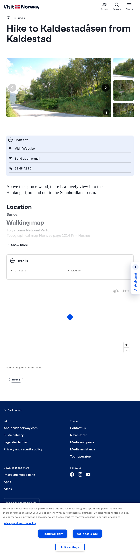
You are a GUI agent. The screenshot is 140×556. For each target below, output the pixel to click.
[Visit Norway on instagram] (80, 474)
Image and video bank (19, 474)
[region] (70, 321)
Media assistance (82, 449)
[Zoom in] (126, 344)
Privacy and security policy (23, 449)
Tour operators (81, 456)
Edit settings (70, 547)
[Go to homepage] (27, 6)
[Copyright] (106, 112)
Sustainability (14, 435)
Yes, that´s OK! (87, 534)
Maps (8, 489)
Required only (53, 534)
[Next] (106, 88)
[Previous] (12, 88)
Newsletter (78, 435)
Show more (19, 245)
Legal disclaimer (16, 442)
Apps (7, 481)
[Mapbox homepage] (121, 291)
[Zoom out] (126, 350)
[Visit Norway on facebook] (72, 474)
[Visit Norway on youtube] (88, 474)
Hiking (16, 379)
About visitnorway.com (21, 428)
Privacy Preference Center (22, 502)
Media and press (82, 442)
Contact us (78, 428)
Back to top (14, 410)
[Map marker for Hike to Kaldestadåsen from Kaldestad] (70, 317)
